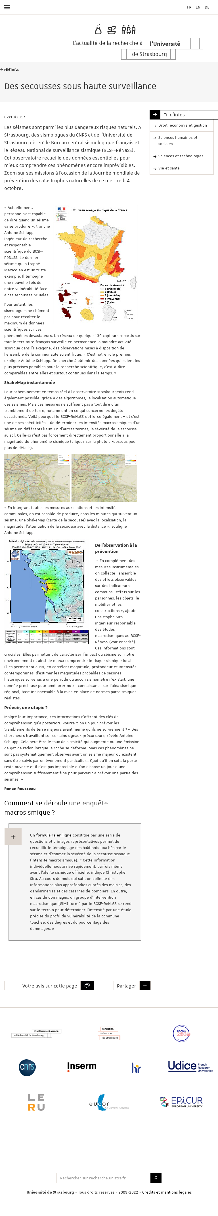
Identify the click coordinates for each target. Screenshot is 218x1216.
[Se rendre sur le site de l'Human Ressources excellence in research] (136, 1067)
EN (198, 7)
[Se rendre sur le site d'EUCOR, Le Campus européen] (109, 1102)
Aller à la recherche (211, 22)
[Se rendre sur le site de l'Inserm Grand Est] (82, 1067)
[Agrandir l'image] (95, 264)
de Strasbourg (149, 54)
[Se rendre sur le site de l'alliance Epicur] (182, 1102)
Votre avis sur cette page (49, 986)
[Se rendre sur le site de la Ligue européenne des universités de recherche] (36, 1102)
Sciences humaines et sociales (177, 140)
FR (189, 7)
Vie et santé (169, 168)
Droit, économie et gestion (182, 125)
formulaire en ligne (54, 835)
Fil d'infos (174, 115)
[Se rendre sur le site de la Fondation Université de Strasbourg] (109, 1033)
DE (207, 7)
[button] (145, 985)
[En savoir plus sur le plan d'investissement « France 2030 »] (182, 1033)
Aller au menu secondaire (202, 22)
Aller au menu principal (194, 22)
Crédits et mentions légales (167, 1192)
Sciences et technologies (180, 155)
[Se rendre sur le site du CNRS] (27, 1067)
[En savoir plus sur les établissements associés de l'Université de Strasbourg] (36, 1033)
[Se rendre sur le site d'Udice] (191, 1066)
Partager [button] (126, 986)
